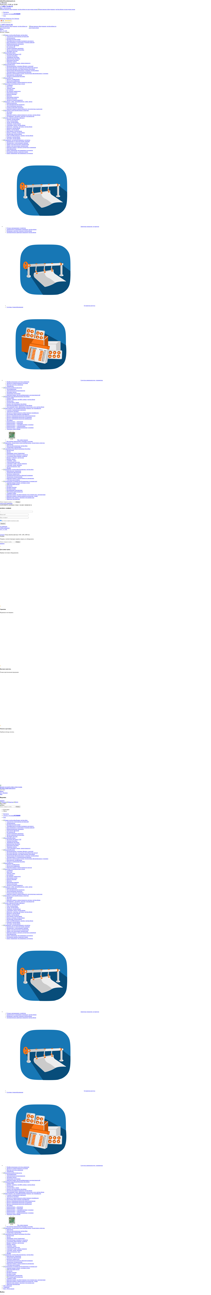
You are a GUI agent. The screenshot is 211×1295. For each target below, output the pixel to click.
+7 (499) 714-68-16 (6, 6)
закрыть (2, 543)
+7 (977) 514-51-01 (6, 25)
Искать (18, 502)
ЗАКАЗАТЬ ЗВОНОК (6, 503)
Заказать (3, 523)
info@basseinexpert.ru (7, 1)
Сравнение (6, 1287)
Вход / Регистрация (8, 1288)
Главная (2, 534)
